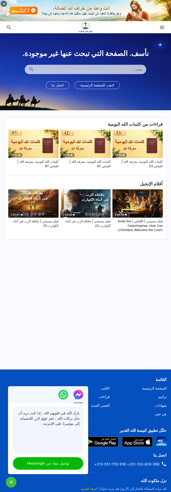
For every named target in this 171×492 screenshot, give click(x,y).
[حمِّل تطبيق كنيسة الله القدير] (161, 441)
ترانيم (162, 396)
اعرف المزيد (89, 488)
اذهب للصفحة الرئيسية (97, 85)
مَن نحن (161, 414)
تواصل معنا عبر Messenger (48, 463)
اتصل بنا (57, 85)
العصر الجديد (100, 405)
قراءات (104, 396)
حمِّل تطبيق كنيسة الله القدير (143, 430)
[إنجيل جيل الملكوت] (85, 27)
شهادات (161, 405)
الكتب (105, 388)
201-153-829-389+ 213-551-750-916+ (126, 464)
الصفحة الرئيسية (154, 388)
